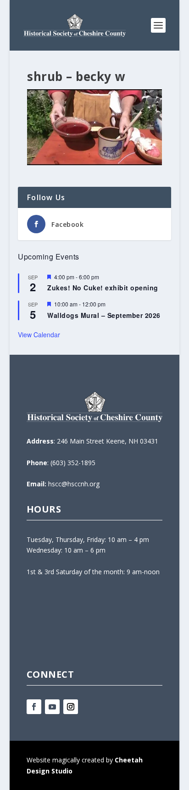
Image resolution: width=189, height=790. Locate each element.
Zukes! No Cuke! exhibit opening (102, 287)
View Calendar (39, 334)
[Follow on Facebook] (34, 706)
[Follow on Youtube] (52, 706)
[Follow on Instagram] (70, 706)
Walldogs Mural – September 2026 (104, 315)
